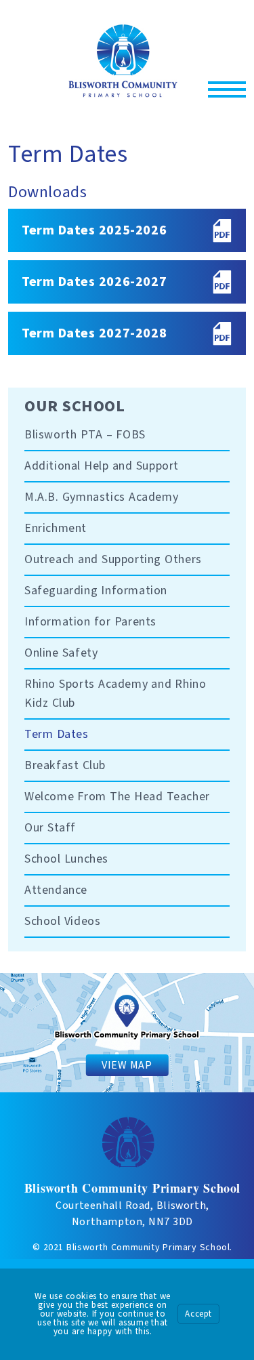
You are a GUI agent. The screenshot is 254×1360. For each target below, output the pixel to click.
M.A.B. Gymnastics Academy (101, 497)
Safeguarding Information (95, 590)
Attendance (55, 890)
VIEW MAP (127, 1065)
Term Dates (56, 734)
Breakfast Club (65, 765)
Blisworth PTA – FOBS (85, 434)
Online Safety (61, 652)
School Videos (62, 921)
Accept (198, 1314)
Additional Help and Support (101, 465)
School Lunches (66, 858)
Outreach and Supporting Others (113, 559)
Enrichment (55, 528)
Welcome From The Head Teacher (117, 796)
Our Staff (50, 827)
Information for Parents (90, 621)
